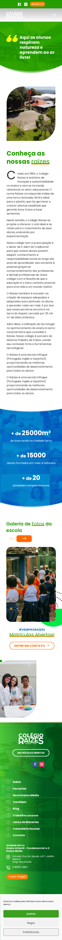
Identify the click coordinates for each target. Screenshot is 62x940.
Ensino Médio (14, 851)
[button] (24, 538)
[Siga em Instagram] (41, 764)
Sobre (17, 782)
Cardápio (19, 802)
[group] (31, 584)
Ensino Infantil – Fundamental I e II (27, 848)
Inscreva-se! (37, 4)
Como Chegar (17, 876)
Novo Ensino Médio (26, 795)
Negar (31, 923)
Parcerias (19, 789)
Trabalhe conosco (25, 815)
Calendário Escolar (26, 829)
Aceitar (31, 914)
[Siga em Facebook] (35, 764)
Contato (19, 835)
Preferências (31, 932)
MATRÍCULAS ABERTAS (31, 752)
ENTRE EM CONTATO (29, 646)
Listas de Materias (26, 822)
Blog (16, 809)
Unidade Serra (15, 845)
